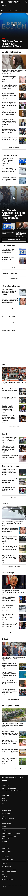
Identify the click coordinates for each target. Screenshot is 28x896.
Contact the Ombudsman (8, 879)
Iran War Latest (5, 785)
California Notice (6, 851)
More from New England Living (13, 768)
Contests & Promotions (8, 818)
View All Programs (13, 323)
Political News (5, 783)
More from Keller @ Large (13, 632)
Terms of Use (5, 856)
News (3, 11)
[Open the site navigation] (4, 2)
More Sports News (13, 426)
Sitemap (4, 826)
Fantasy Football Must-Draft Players (11, 790)
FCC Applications (6, 838)
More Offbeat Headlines (13, 699)
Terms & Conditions (7, 823)
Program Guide (6, 816)
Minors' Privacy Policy (7, 859)
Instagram (4, 803)
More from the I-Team (13, 566)
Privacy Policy (5, 848)
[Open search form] (26, 2)
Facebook (4, 800)
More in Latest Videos (13, 239)
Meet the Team (6, 813)
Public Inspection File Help (9, 836)
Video (21, 11)
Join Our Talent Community (9, 871)
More (13, 267)
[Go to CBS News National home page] (14, 2)
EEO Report (5, 841)
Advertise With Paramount (9, 869)
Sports (16, 11)
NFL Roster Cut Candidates (9, 788)
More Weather (13, 278)
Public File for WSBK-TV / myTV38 (11, 833)
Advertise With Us (6, 821)
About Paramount (6, 866)
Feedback (4, 877)
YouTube (4, 798)
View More (13, 497)
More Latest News (13, 147)
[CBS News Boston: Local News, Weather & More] (14, 25)
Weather (9, 11)
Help (3, 874)
